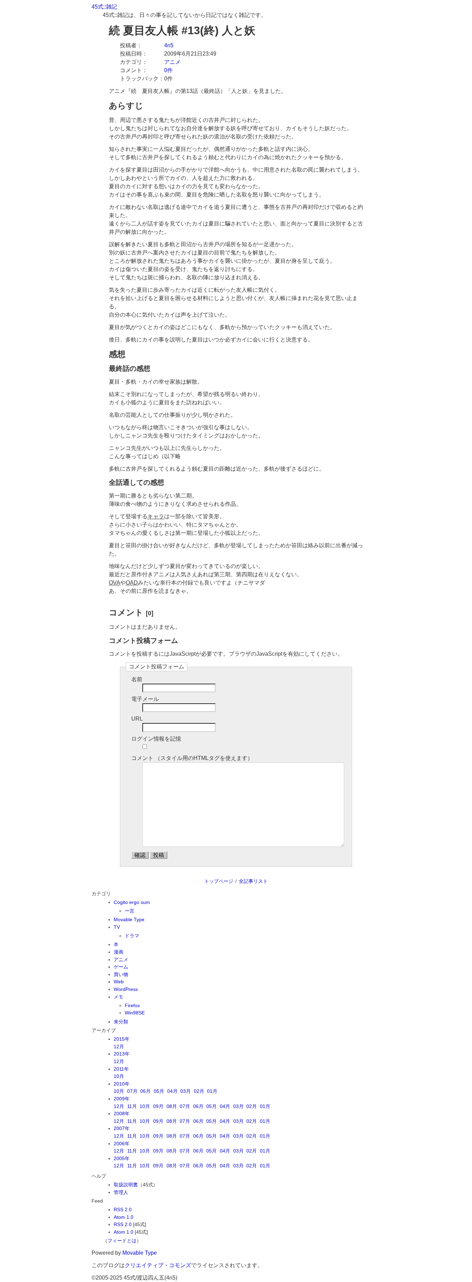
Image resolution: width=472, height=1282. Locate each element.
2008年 (122, 1113)
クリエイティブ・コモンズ (158, 1265)
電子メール (145, 699)
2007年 (122, 1128)
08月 (172, 1106)
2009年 (122, 1098)
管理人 (121, 1192)
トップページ (218, 881)
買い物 (121, 974)
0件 (168, 70)
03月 (185, 1091)
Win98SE (135, 1012)
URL (137, 719)
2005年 (122, 1158)
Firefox (132, 1005)
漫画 (118, 952)
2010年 (122, 1084)
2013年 (122, 1054)
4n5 (168, 45)
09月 (158, 1106)
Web (119, 981)
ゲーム (121, 967)
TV (117, 927)
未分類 (121, 1021)
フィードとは (121, 1240)
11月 (132, 1106)
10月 (119, 1076)
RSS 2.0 (123, 1209)
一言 (129, 911)
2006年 (122, 1143)
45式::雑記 (104, 7)
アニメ (172, 62)
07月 (132, 1091)
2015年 (122, 1039)
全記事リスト (253, 881)
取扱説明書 (126, 1184)
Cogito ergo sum (132, 902)
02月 (199, 1091)
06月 (145, 1091)
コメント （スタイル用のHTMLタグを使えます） (192, 758)
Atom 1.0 (123, 1217)
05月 (159, 1091)
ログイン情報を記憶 (156, 739)
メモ (118, 997)
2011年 (121, 1069)
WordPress (126, 989)
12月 (119, 1046)
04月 (172, 1091)
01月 (212, 1091)
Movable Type (129, 919)
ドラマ (132, 935)
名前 (136, 679)
